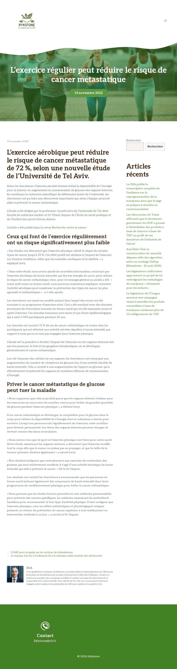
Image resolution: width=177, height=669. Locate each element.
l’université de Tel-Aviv (93, 211)
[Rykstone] (27, 20)
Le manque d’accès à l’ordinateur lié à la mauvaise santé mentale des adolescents (56, 555)
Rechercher (133, 140)
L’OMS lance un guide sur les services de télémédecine (42, 552)
